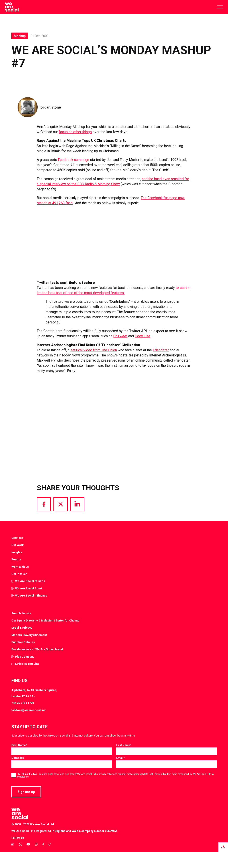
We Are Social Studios (30, 581)
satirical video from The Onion (93, 350)
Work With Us (20, 566)
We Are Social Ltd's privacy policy (95, 774)
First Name (19, 745)
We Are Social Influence (31, 595)
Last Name (123, 745)
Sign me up (26, 792)
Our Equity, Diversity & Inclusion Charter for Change (45, 620)
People (16, 559)
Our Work (17, 545)
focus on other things (75, 132)
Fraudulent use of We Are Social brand (37, 649)
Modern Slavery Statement (29, 635)
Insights (16, 552)
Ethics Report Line (27, 663)
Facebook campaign (73, 160)
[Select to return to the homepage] (11, 7)
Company (17, 757)
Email (120, 757)
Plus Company (24, 656)
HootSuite (142, 336)
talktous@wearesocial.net (28, 710)
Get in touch (19, 574)
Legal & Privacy (21, 627)
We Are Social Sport (28, 588)
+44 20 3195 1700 (22, 702)
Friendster (161, 350)
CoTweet (120, 336)
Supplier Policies (23, 642)
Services (17, 537)
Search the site (21, 613)
